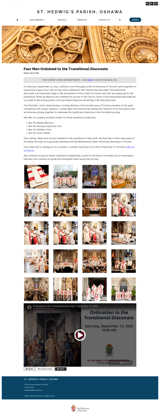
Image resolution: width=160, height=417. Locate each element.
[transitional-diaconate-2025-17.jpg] (36, 289)
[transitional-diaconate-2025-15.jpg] (94, 261)
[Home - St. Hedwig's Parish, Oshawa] (17, 20)
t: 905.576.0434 (28, 387)
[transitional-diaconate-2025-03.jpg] (94, 176)
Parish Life (82, 20)
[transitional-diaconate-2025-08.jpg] (123, 204)
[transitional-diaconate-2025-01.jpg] (36, 176)
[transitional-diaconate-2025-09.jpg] (36, 233)
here (90, 80)
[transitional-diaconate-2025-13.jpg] (36, 261)
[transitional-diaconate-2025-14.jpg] (65, 261)
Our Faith (62, 20)
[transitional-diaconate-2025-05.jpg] (36, 204)
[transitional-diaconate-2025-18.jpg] (65, 289)
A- (152, 3)
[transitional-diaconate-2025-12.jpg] (123, 233)
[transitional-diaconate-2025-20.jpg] (123, 289)
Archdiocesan (46, 369)
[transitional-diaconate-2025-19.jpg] (94, 289)
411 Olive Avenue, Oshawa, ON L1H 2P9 (36, 384)
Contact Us (104, 20)
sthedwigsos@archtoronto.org (33, 390)
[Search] (120, 20)
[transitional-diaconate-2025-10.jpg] (65, 233)
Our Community (37, 20)
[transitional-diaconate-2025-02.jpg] (65, 176)
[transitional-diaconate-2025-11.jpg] (94, 233)
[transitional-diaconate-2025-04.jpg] (123, 176)
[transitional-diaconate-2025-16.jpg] (123, 261)
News (30, 369)
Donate (135, 20)
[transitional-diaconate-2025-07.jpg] (94, 204)
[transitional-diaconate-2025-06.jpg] (65, 204)
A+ (148, 3)
